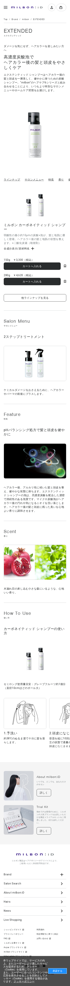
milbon (25, 19)
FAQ (6, 938)
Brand (15, 19)
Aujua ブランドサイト (14, 947)
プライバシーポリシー (13, 934)
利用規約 (40, 930)
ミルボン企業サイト (12, 943)
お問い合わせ (42, 938)
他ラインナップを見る (35, 297)
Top (6, 19)
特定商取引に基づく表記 (47, 934)
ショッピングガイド (12, 930)
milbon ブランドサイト (14, 952)
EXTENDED (39, 19)
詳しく (44, 792)
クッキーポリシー (24, 981)
